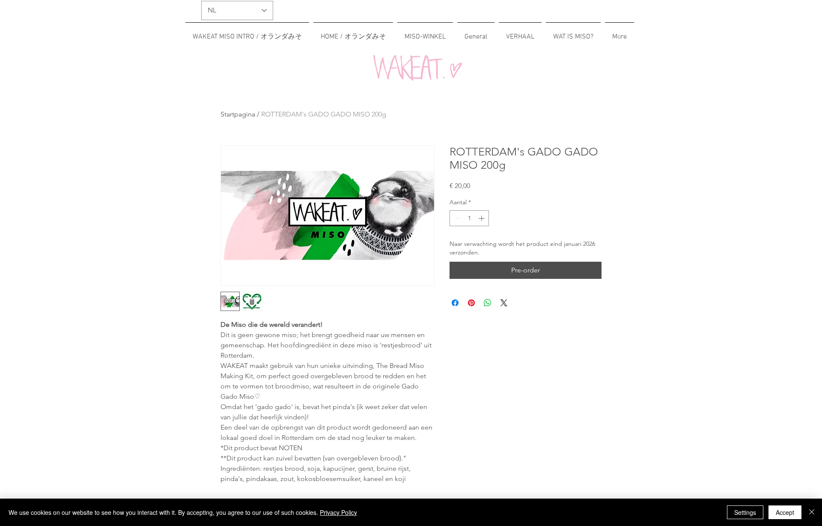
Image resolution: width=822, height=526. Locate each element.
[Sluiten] (812, 512)
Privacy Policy (338, 512)
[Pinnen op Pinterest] (471, 303)
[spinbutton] (469, 218)
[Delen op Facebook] (455, 303)
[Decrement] (456, 218)
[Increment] (482, 218)
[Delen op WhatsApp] (487, 303)
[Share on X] (504, 303)
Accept (785, 512)
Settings (745, 512)
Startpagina (237, 114)
